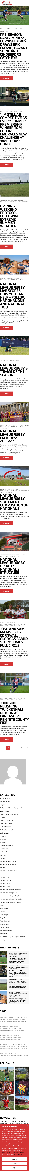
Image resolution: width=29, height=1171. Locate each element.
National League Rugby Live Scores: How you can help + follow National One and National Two (12, 295)
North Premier (4, 908)
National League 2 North (17, 1031)
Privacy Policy (8, 1152)
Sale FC (13, 1051)
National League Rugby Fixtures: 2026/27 (12, 436)
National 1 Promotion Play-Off (9, 864)
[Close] (27, 1126)
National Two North (5, 1044)
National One (14, 1042)
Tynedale (26, 1055)
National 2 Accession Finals (8, 871)
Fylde (1, 1021)
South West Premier (6, 930)
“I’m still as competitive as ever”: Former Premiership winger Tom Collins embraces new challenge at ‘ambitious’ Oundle (13, 129)
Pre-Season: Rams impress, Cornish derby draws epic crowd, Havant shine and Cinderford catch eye (13, 46)
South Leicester (5, 927)
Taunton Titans (13, 1053)
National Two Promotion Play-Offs (10, 902)
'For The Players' (4, 110)
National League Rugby (21, 1033)
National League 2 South (7, 1033)
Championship (4, 1017)
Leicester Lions (10, 1024)
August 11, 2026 (9, 203)
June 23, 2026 (3, 428)
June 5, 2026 (17, 556)
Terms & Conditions (19, 1152)
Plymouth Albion (21, 1046)
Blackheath (16, 1015)
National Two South (18, 1044)
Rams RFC (16, 1049)
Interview (3, 839)
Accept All (14, 1159)
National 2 (9, 28)
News (21, 30)
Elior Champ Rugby (6, 824)
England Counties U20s (7, 830)
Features (12, 359)
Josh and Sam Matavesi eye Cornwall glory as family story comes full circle (14, 637)
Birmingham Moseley (5, 1015)
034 (21, 748)
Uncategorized (4, 940)
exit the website (18, 1154)
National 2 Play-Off (6, 880)
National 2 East (18, 28)
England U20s (4, 833)
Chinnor (17, 1017)
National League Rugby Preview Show (12, 899)
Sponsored (3, 934)
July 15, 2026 (3, 281)
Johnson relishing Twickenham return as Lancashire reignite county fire (14, 713)
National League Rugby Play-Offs (10, 896)
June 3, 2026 (18, 699)
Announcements (4, 200)
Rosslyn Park (24, 1049)
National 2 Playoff (5, 1028)
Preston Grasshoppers (6, 1049)
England (2, 1019)
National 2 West (15, 30)
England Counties (5, 827)
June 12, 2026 (8, 492)
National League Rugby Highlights (10, 890)
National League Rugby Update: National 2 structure (12, 566)
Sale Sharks (20, 1051)
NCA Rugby (3, 1046)
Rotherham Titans (5, 1051)
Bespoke (2, 425)
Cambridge (23, 1015)
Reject (14, 1168)
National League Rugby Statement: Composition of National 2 (14, 501)
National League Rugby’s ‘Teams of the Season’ (14, 370)
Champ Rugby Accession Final (9, 814)
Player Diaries (4, 918)
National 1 (3, 28)
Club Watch (3, 817)
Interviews (13, 110)
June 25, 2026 (17, 362)
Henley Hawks (22, 1021)
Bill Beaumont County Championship (9, 624)
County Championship (6, 820)
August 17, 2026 (4, 31)
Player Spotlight (5, 921)
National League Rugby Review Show (10, 1040)
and (14, 1152)
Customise (14, 1163)
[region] (14, 1147)
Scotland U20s (4, 924)
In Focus (2, 1024)
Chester (11, 1017)
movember (3, 855)
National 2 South (5, 883)
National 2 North (4, 30)
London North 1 (4, 849)
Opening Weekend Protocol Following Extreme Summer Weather (9, 216)
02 (12, 748)
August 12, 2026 (18, 111)
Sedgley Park (3, 1053)
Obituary (2, 912)
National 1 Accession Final (8, 861)
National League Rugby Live (8, 893)
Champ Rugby (4, 811)
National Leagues (5, 1042)
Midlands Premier (5, 852)
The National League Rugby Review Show (13, 937)
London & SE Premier (6, 846)
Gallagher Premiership (10, 1021)
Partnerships (4, 915)
